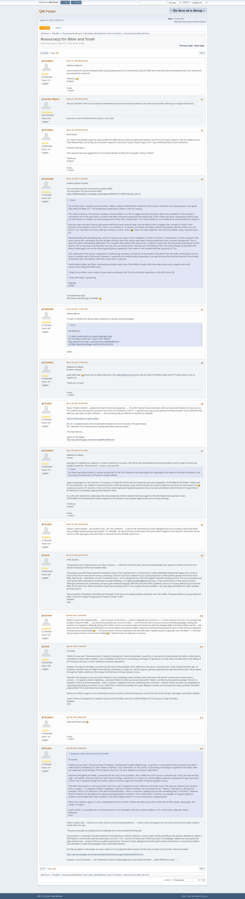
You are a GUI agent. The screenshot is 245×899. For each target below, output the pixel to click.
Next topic (199, 45)
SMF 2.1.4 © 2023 (43, 896)
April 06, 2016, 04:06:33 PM (76, 717)
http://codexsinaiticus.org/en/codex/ (83, 418)
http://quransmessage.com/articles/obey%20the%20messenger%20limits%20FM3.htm (105, 854)
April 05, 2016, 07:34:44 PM (76, 646)
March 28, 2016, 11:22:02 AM (76, 179)
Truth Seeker (88, 33)
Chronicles (116, 33)
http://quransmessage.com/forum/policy (190, 21)
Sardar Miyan (51, 99)
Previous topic (186, 45)
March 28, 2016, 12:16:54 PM (76, 362)
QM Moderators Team (102, 33)
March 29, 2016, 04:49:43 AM (76, 524)
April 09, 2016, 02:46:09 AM (76, 748)
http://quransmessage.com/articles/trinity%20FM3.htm (93, 341)
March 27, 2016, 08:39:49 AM (76, 61)
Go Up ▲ (204, 896)
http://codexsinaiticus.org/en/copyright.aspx (91, 336)
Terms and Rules (193, 896)
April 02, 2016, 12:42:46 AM (76, 615)
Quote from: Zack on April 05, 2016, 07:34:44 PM (89, 753)
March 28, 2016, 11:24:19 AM (76, 309)
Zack (46, 555)
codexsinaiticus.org (124, 375)
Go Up (42, 869)
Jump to (168, 880)
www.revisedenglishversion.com (141, 581)
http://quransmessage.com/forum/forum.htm (92, 344)
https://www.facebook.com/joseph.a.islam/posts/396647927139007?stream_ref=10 (104, 194)
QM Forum (47, 11)
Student (48, 60)
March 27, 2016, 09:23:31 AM (76, 99)
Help (183, 896)
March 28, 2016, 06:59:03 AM (76, 130)
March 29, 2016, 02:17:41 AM (76, 450)
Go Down (44, 53)
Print (202, 53)
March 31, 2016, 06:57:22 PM (76, 555)
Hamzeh (49, 178)
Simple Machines (56, 896)
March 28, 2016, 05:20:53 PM (76, 403)
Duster (48, 403)
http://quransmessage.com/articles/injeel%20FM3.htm (91, 439)
